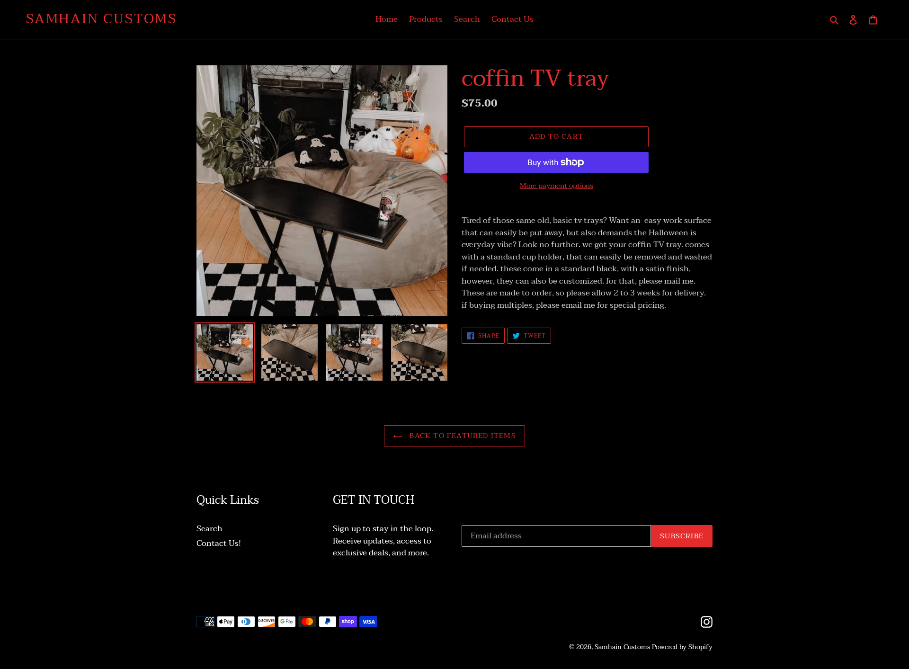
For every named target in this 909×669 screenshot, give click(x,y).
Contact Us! (218, 543)
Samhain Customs (101, 19)
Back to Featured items (461, 435)
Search (209, 528)
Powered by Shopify (682, 647)
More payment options (556, 185)
